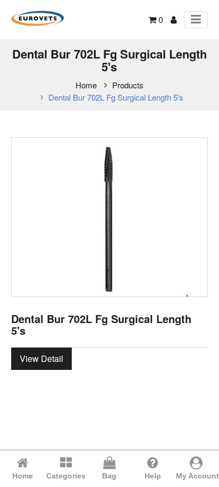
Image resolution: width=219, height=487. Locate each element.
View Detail (41, 358)
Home (86, 84)
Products (128, 84)
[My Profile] (173, 19)
